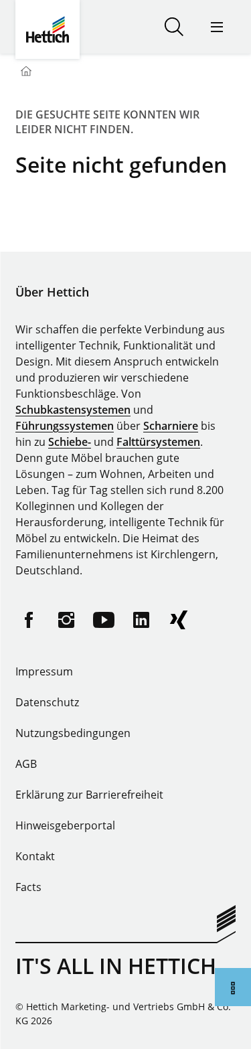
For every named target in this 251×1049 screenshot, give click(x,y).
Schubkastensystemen (73, 409)
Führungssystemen (64, 425)
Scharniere (170, 425)
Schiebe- (69, 441)
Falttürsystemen (158, 441)
